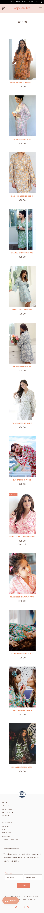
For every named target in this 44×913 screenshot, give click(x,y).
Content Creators (10, 839)
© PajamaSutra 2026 (14, 897)
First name (9, 873)
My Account (7, 823)
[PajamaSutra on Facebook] (20, 907)
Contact (5, 826)
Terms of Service (32, 897)
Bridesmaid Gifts (9, 812)
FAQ (3, 829)
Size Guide (6, 833)
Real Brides (7, 809)
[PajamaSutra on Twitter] (16, 907)
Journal (5, 816)
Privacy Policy (29, 900)
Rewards (6, 836)
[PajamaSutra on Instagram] (24, 907)
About (4, 802)
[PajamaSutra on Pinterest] (28, 907)
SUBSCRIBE (23, 885)
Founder (5, 806)
